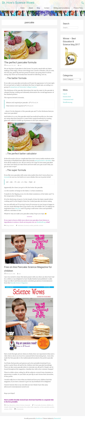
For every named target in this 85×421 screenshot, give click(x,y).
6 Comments (19, 409)
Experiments (20, 407)
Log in (65, 94)
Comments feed (68, 99)
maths (31, 225)
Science (11, 225)
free (25, 407)
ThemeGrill (57, 418)
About (31, 8)
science (41, 225)
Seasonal (27, 405)
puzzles (52, 407)
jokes (28, 407)
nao (20, 65)
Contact (46, 8)
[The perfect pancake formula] (26, 59)
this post (18, 208)
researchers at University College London (23, 87)
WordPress (39, 418)
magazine (36, 407)
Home (23, 8)
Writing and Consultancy (62, 8)
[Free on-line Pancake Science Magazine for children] (29, 263)
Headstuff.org (41, 222)
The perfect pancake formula (20, 62)
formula (6, 177)
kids (32, 407)
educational (12, 407)
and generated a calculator (43, 160)
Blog (38, 8)
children (49, 405)
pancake (36, 225)
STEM (10, 409)
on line (42, 407)
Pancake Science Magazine (19, 283)
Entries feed (67, 96)
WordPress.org (67, 102)
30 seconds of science (40, 405)
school (18, 405)
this (40, 400)
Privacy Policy (78, 8)
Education (12, 405)
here (33, 400)
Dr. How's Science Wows (18, 2)
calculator (21, 225)
